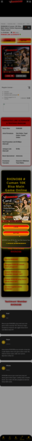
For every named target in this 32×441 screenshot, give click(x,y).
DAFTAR (16, 233)
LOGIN (16, 227)
